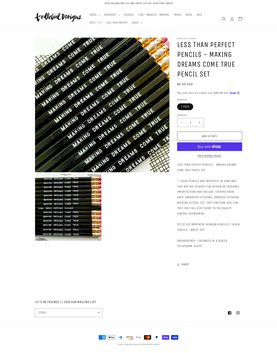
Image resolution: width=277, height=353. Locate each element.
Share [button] (185, 264)
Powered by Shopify (151, 344)
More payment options (209, 155)
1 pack (185, 106)
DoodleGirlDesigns (132, 344)
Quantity (182, 115)
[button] (94, 15)
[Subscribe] (98, 312)
